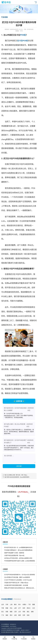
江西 (15, 611)
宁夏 (2, 608)
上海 (11, 604)
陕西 (19, 615)
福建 (11, 611)
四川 (19, 604)
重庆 (15, 604)
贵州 (11, 615)
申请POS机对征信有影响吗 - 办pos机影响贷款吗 (17, 477)
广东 (2, 615)
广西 (29, 604)
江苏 (33, 608)
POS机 (23, 34)
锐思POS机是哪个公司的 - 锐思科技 (14, 553)
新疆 (7, 608)
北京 (2, 604)
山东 (19, 611)
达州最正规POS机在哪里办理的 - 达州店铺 (16, 585)
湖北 (28, 611)
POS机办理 (23, 639)
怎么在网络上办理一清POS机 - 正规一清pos (16, 475)
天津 (7, 604)
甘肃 (24, 615)
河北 (11, 608)
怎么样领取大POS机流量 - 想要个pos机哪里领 (17, 577)
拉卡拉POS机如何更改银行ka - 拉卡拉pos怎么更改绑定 (19, 574)
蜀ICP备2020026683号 (25, 632)
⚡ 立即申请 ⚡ (19, 401)
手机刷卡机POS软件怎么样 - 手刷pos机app (16, 582)
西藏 (33, 604)
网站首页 (5, 639)
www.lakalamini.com (9, 415)
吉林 (24, 608)
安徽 (7, 611)
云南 (15, 615)
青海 (28, 615)
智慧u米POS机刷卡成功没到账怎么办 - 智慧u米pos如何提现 (20, 588)
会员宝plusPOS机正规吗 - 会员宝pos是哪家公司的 (18, 558)
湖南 (32, 611)
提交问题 (19, 466)
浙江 (2, 611)
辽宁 (19, 608)
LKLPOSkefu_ (23, 492)
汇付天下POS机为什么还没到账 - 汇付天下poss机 (18, 580)
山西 (15, 608)
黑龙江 (28, 608)
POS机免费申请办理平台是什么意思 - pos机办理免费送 (19, 561)
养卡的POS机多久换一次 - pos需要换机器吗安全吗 (18, 547)
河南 (24, 611)
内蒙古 (24, 604)
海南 (7, 615)
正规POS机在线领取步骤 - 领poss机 (14, 555)
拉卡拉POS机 (22, 40)
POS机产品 (14, 639)
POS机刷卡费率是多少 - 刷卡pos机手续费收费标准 (18, 550)
